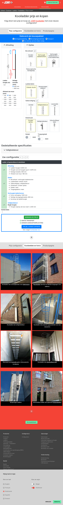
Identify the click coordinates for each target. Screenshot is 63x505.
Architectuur (44, 445)
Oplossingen (44, 437)
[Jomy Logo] (8, 2)
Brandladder (36, 284)
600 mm (16, 88)
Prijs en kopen (45, 6)
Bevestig (57, 501)
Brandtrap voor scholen (47, 448)
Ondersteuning (45, 458)
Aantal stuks (5, 209)
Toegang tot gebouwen (47, 442)
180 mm (10, 96)
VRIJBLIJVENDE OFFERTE (31, 226)
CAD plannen (44, 463)
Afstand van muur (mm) (8, 92)
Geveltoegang (44, 443)
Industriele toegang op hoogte (49, 440)
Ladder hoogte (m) (6, 81)
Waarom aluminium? (8, 469)
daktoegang (26, 284)
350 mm (15, 100)
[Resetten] (27, 157)
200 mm (15, 96)
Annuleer (48, 501)
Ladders (15, 10)
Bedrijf (5, 464)
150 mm (5, 96)
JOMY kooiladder (37, 21)
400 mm (16, 86)
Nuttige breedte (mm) (15, 82)
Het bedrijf (6, 465)
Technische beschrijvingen (48, 461)
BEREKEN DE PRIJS (31, 217)
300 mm (10, 100)
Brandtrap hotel (45, 446)
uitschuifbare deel (52, 362)
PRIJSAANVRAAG (31, 422)
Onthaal (3, 10)
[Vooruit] (23, 157)
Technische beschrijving (31, 6)
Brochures (43, 459)
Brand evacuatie (45, 438)
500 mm (5, 104)
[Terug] (20, 157)
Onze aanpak (6, 467)
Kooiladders (17, 6)
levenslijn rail (15, 362)
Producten (8, 10)
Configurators (25, 437)
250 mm (5, 100)
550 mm (10, 104)
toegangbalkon (57, 402)
